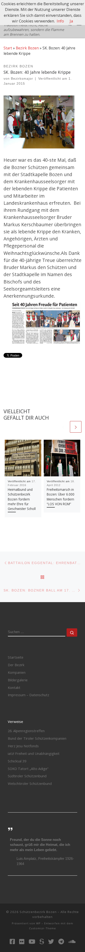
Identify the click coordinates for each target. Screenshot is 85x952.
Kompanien (17, 672)
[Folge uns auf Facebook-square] (12, 941)
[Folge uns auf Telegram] (61, 941)
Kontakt (14, 687)
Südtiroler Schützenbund (27, 776)
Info (60, 21)
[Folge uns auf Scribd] (41, 941)
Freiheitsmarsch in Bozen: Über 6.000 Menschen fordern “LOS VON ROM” (60, 496)
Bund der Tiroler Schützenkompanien (37, 738)
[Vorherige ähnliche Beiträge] (63, 427)
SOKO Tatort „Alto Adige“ (28, 768)
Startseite (15, 657)
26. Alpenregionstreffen (26, 730)
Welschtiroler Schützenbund (30, 783)
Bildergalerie (18, 680)
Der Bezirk (16, 664)
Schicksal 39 (17, 761)
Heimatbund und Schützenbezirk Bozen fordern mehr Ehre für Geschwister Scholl (22, 499)
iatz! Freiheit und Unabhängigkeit (34, 753)
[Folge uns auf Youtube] (32, 941)
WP (38, 923)
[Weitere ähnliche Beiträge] (75, 427)
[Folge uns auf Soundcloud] (72, 941)
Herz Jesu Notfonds (23, 745)
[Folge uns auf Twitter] (51, 941)
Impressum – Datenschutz (28, 694)
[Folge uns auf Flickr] (21, 941)
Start (8, 48)
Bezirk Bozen (27, 48)
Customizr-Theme (42, 928)
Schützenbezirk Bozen (38, 912)
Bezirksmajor (22, 78)
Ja (71, 21)
